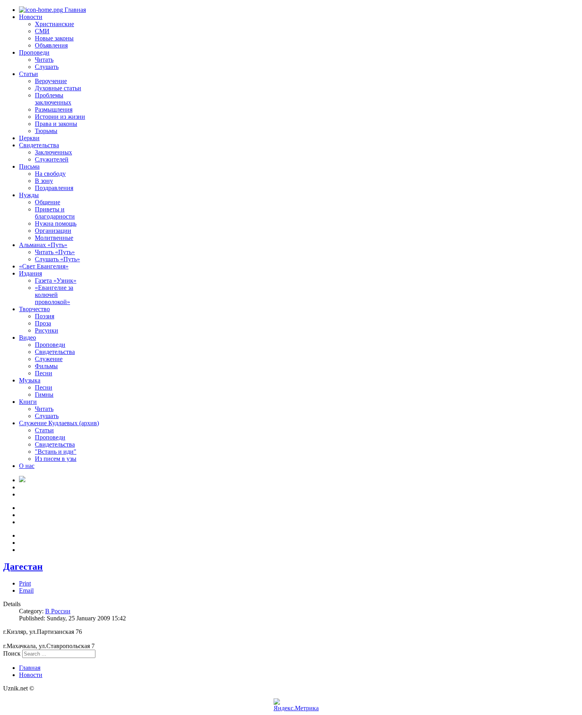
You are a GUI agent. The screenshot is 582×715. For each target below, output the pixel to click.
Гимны (44, 394)
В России (57, 611)
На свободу (50, 173)
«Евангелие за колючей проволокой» (54, 294)
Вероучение (51, 81)
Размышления (53, 109)
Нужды (29, 195)
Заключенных (53, 152)
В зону (44, 180)
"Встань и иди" (55, 451)
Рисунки (46, 330)
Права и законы (56, 123)
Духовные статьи (58, 88)
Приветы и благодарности (55, 213)
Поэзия (44, 316)
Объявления (51, 45)
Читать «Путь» (55, 252)
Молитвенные (54, 237)
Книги (28, 401)
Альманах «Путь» (43, 245)
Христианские (54, 24)
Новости (30, 16)
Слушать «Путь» (57, 259)
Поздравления (54, 187)
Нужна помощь (55, 223)
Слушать (47, 66)
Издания (30, 273)
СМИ (42, 31)
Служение (49, 359)
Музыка (29, 380)
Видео (27, 337)
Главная (74, 9)
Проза (43, 323)
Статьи (28, 73)
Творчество (34, 309)
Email (26, 590)
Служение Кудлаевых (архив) (59, 423)
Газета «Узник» (55, 280)
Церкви (29, 138)
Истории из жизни (60, 116)
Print (25, 583)
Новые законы (54, 38)
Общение (47, 202)
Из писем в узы (55, 458)
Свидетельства (39, 145)
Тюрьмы (46, 130)
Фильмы (46, 366)
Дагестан (23, 566)
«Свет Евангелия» (43, 266)
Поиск (12, 653)
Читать (44, 59)
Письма (29, 166)
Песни (43, 373)
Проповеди (34, 52)
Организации (53, 230)
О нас (26, 465)
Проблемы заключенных (53, 99)
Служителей (51, 159)
